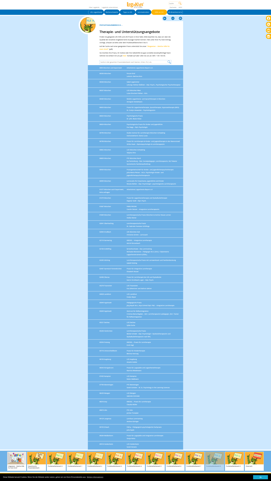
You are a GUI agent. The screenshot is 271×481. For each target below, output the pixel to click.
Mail (124, 56)
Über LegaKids (94, 7)
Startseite (173, 7)
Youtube (268, 30)
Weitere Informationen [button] (95, 477)
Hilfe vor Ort (164, 18)
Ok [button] (261, 477)
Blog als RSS (268, 24)
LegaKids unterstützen (110, 7)
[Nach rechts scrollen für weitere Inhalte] (269, 461)
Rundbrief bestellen (268, 36)
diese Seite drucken (180, 18)
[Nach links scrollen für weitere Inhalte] (2, 461)
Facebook (268, 18)
